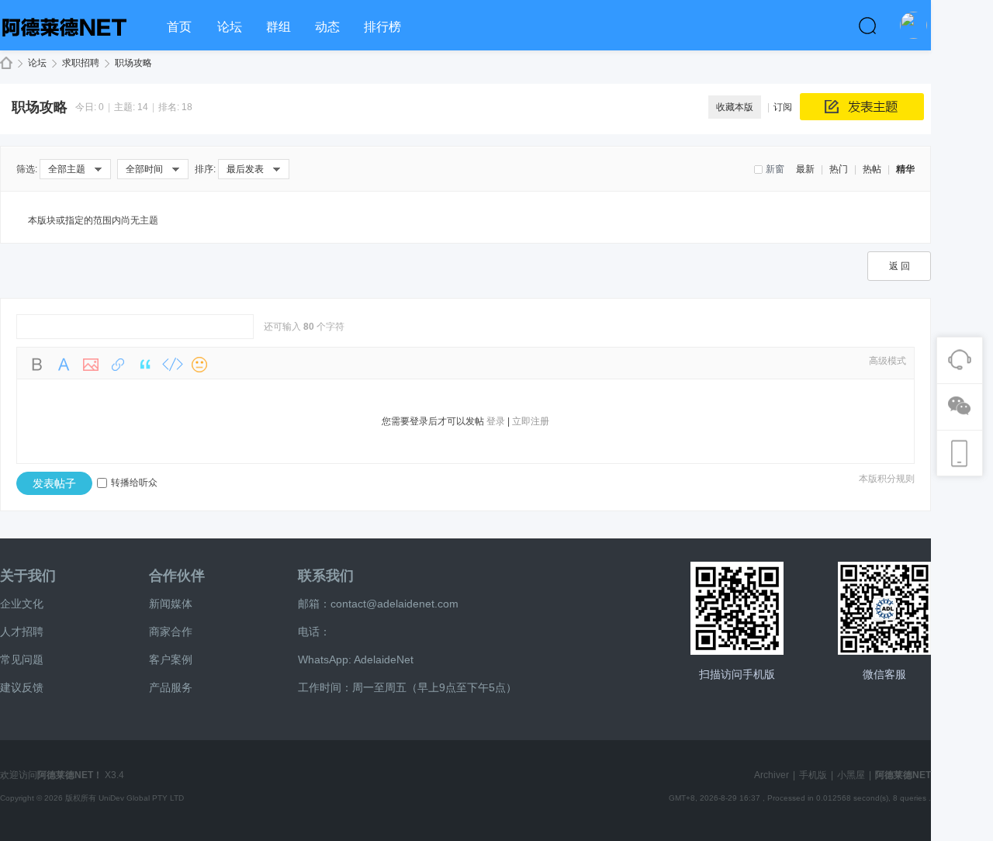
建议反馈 (21, 687)
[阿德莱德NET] (77, 43)
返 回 (899, 266)
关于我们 (28, 575)
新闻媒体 (170, 603)
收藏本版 (734, 107)
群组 (278, 26)
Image (90, 364)
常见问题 (21, 659)
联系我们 (326, 575)
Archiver (771, 775)
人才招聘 (21, 631)
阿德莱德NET (6, 63)
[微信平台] (884, 608)
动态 (327, 26)
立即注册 (530, 421)
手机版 (813, 775)
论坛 (229, 26)
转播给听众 (134, 482)
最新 (805, 169)
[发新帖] (862, 106)
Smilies (199, 364)
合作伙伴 (177, 575)
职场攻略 (133, 62)
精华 (905, 169)
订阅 (782, 107)
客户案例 (170, 659)
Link (118, 364)
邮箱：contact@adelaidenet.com (378, 603)
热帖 (872, 169)
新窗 (775, 169)
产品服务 (170, 687)
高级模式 (887, 360)
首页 (179, 26)
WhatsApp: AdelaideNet (355, 659)
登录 (495, 421)
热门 (838, 169)
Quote (145, 364)
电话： (314, 631)
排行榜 (382, 26)
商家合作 (170, 631)
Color (63, 364)
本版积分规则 (887, 478)
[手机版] (737, 608)
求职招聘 (80, 62)
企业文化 (21, 603)
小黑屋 (851, 775)
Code (172, 364)
